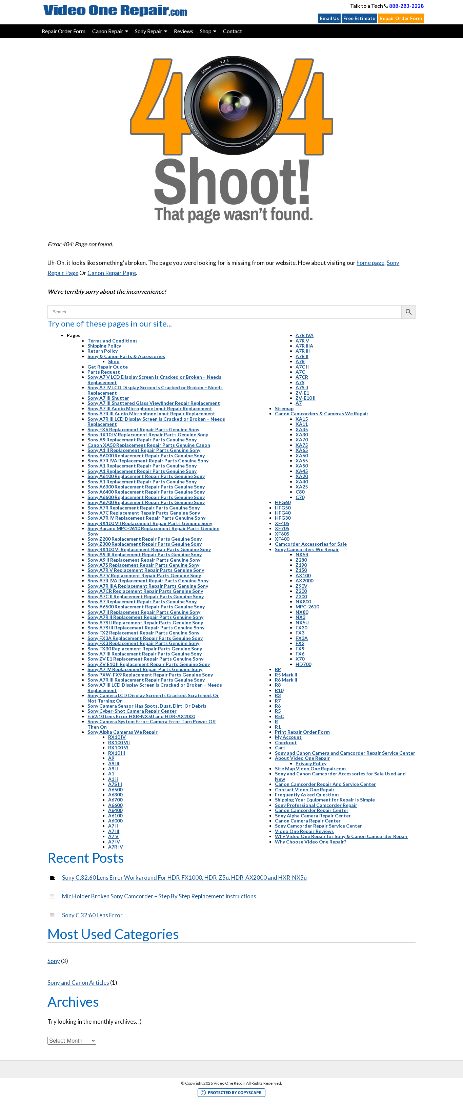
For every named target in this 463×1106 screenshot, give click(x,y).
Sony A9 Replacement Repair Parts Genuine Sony (142, 439)
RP (278, 669)
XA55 (302, 460)
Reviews (183, 31)
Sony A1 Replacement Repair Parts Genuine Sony (142, 465)
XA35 (302, 429)
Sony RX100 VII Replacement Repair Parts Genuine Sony (149, 523)
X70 (300, 659)
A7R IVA (305, 335)
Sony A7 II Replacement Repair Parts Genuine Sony (143, 612)
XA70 (302, 439)
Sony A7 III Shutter (108, 398)
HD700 (303, 664)
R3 (278, 695)
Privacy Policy (311, 763)
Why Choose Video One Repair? (310, 841)
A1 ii (113, 779)
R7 (278, 701)
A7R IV (115, 847)
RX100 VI (118, 747)
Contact (232, 31)
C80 (300, 492)
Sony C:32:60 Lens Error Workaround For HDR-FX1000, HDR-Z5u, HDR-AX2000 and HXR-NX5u (184, 877)
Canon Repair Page (111, 272)
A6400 (115, 810)
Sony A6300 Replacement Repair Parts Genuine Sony (146, 486)
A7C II (302, 367)
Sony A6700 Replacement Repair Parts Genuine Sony (146, 502)
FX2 (300, 643)
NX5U (302, 622)
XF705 (282, 528)
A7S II (302, 387)
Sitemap (284, 408)
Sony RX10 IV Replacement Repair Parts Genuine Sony (147, 434)
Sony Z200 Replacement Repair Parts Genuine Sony (144, 539)
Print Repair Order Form (302, 732)
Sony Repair (148, 31)
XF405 (282, 523)
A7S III (115, 784)
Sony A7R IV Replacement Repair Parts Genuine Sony (146, 518)
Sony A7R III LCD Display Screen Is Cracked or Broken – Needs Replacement (156, 421)
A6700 (115, 799)
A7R (300, 361)
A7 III (113, 831)
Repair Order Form (401, 18)
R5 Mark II (286, 674)
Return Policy (102, 351)
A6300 (115, 794)
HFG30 (282, 518)
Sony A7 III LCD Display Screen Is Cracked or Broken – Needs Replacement (154, 687)
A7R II (302, 356)
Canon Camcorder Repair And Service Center (325, 784)
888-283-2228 (406, 6)
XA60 (302, 455)
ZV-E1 (302, 393)
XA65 (302, 450)
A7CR (302, 377)
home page (370, 262)
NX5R (302, 554)
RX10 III (116, 753)
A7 (299, 403)
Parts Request (103, 372)
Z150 (301, 570)
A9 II (113, 768)
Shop (113, 361)
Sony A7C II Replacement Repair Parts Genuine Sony (145, 596)
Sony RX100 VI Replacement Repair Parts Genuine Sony (149, 549)
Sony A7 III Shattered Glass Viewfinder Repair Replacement (153, 403)
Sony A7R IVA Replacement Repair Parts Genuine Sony (147, 460)
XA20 (302, 476)
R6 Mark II (286, 680)
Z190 (301, 565)
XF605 (282, 534)
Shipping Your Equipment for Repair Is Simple (325, 799)
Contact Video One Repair (305, 789)
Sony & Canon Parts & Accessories (126, 356)
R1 (278, 727)
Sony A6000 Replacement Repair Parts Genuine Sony (146, 455)
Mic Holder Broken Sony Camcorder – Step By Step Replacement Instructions (159, 896)
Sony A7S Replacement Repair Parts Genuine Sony (143, 565)
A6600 (115, 805)
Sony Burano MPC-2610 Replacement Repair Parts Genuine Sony (153, 530)
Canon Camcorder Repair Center (311, 810)
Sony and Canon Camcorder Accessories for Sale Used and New (340, 776)
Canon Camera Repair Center (308, 820)
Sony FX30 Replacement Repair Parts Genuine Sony (144, 648)
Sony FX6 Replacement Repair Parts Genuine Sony (143, 429)
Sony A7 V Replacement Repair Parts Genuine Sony (144, 575)
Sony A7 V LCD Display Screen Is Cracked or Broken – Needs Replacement (154, 379)
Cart (280, 747)
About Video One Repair (302, 758)
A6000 (115, 820)
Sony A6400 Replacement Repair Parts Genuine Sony (146, 492)
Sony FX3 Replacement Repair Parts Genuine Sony (143, 643)
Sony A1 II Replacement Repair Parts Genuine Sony (143, 450)
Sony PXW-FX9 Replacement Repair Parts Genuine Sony (150, 674)
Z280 (301, 560)
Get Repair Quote (107, 367)
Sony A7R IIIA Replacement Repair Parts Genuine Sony (147, 586)
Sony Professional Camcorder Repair (316, 805)
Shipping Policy (104, 346)
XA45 (302, 471)
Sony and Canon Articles (78, 982)
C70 (300, 497)
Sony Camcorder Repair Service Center (318, 826)
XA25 (302, 486)
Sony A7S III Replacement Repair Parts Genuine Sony (145, 627)
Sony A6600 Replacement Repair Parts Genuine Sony (146, 497)
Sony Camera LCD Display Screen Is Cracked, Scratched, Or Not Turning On (153, 697)
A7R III (303, 351)
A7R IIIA (304, 346)
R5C (279, 716)
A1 (111, 773)
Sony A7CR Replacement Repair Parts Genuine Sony (145, 591)
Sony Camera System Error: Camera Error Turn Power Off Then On (151, 723)
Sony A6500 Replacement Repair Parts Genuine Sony (146, 606)
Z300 (301, 596)
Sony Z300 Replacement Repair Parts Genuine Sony (144, 544)
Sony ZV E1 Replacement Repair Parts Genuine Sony (145, 659)
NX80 (302, 612)
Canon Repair (107, 31)
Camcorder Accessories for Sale (311, 544)
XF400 (282, 539)
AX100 (303, 575)
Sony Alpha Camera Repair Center (313, 815)
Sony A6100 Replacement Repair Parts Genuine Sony (146, 476)
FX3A (302, 638)
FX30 (301, 627)
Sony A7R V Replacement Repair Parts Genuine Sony (145, 570)
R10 (279, 690)
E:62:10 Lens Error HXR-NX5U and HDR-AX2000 (141, 716)
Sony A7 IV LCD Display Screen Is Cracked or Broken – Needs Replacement (155, 389)
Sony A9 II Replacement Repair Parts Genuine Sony (143, 560)
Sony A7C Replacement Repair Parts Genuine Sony (143, 513)
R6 (278, 706)
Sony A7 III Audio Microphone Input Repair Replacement (149, 408)
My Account (288, 737)
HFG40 (282, 513)
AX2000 (304, 580)
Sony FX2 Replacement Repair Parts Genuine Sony (143, 632)
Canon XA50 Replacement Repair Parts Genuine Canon (148, 445)
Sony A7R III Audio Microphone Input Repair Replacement (151, 413)
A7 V (113, 836)
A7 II (113, 826)
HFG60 (282, 502)
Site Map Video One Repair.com (310, 768)
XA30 (302, 434)
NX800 (303, 601)
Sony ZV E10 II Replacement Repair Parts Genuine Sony (148, 664)
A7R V (302, 340)
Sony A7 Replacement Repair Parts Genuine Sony (142, 601)
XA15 (302, 419)
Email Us (329, 18)
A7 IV (114, 841)
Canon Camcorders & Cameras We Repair (321, 413)
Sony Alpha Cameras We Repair (122, 732)
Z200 (301, 591)
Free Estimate (359, 18)
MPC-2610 (307, 606)
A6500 (115, 789)
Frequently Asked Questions (307, 794)
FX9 (300, 648)
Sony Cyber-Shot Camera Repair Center (132, 711)
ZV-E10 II (306, 398)
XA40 (302, 481)
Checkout (286, 742)
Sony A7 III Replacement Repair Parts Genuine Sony (144, 653)
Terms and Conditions (112, 340)
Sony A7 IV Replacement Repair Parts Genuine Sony (144, 669)
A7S (300, 382)
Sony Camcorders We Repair (307, 549)
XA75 (302, 445)
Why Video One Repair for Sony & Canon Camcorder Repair (341, 836)
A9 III (113, 763)
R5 (278, 711)
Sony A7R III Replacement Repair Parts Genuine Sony (146, 680)
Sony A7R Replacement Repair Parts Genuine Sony (143, 507)
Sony (53, 960)
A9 (111, 758)
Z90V (301, 586)
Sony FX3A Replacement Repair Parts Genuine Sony (145, 638)
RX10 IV (117, 737)
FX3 (300, 632)
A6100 (115, 815)
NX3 (300, 617)
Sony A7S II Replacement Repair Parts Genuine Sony (145, 622)
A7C (300, 372)
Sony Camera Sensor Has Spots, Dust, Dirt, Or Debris (146, 706)
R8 (278, 685)
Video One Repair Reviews (304, 831)
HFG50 (282, 507)
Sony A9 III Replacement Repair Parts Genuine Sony (144, 554)
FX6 (300, 653)
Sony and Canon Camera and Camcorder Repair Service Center (345, 753)
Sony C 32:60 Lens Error (92, 915)
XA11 (302, 424)
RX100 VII (119, 742)
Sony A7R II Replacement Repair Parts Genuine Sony (145, 617)
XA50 (302, 465)
